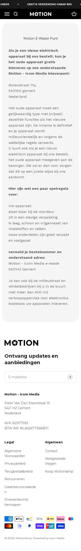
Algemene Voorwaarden (14, 453)
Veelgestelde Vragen (55, 461)
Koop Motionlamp (59, 471)
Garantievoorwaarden (20, 489)
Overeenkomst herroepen (16, 501)
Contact (51, 451)
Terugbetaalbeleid (18, 471)
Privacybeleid (14, 464)
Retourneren (14, 479)
